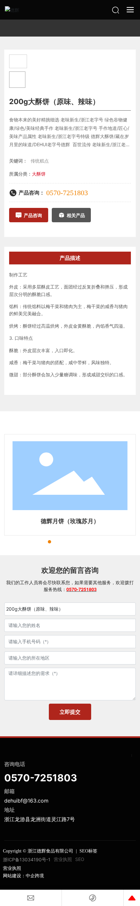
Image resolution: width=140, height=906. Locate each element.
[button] (37, 541)
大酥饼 (39, 174)
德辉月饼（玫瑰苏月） (70, 521)
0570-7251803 (67, 193)
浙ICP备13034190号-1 (26, 859)
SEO (79, 859)
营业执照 (63, 859)
